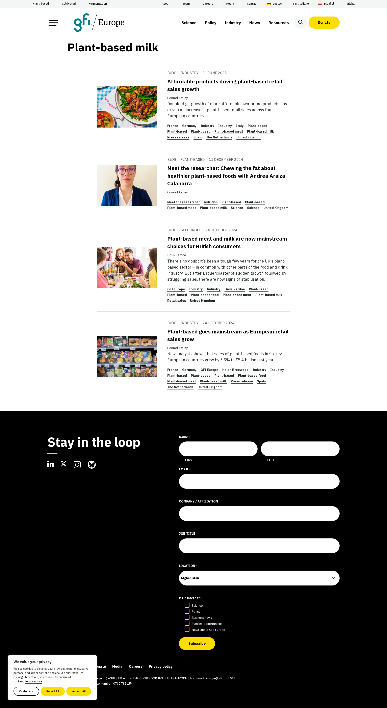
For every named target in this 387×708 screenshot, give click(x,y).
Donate (324, 22)
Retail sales (176, 301)
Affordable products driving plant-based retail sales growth (224, 85)
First (189, 460)
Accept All (79, 691)
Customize (26, 691)
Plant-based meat (228, 131)
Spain (198, 137)
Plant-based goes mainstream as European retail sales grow (227, 335)
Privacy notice (33, 681)
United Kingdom (248, 137)
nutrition (210, 202)
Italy (240, 126)
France (172, 126)
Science (237, 208)
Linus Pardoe (235, 289)
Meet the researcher (183, 202)
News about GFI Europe (208, 630)
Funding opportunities (207, 624)
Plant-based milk (260, 131)
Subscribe (197, 643)
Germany (189, 126)
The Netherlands (219, 137)
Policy (196, 612)
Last (270, 460)
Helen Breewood (235, 370)
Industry (207, 126)
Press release (178, 137)
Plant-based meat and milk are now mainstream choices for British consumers (227, 242)
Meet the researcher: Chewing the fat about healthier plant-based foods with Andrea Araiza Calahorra (226, 176)
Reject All (52, 691)
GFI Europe (176, 289)
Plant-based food (205, 295)
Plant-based (257, 126)
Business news (202, 618)
